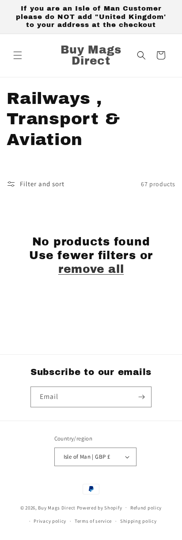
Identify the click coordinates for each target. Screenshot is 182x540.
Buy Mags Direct (57, 507)
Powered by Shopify (99, 507)
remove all (91, 269)
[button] (17, 55)
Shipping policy (138, 521)
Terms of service (93, 521)
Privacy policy (50, 521)
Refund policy (146, 508)
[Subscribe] (141, 397)
